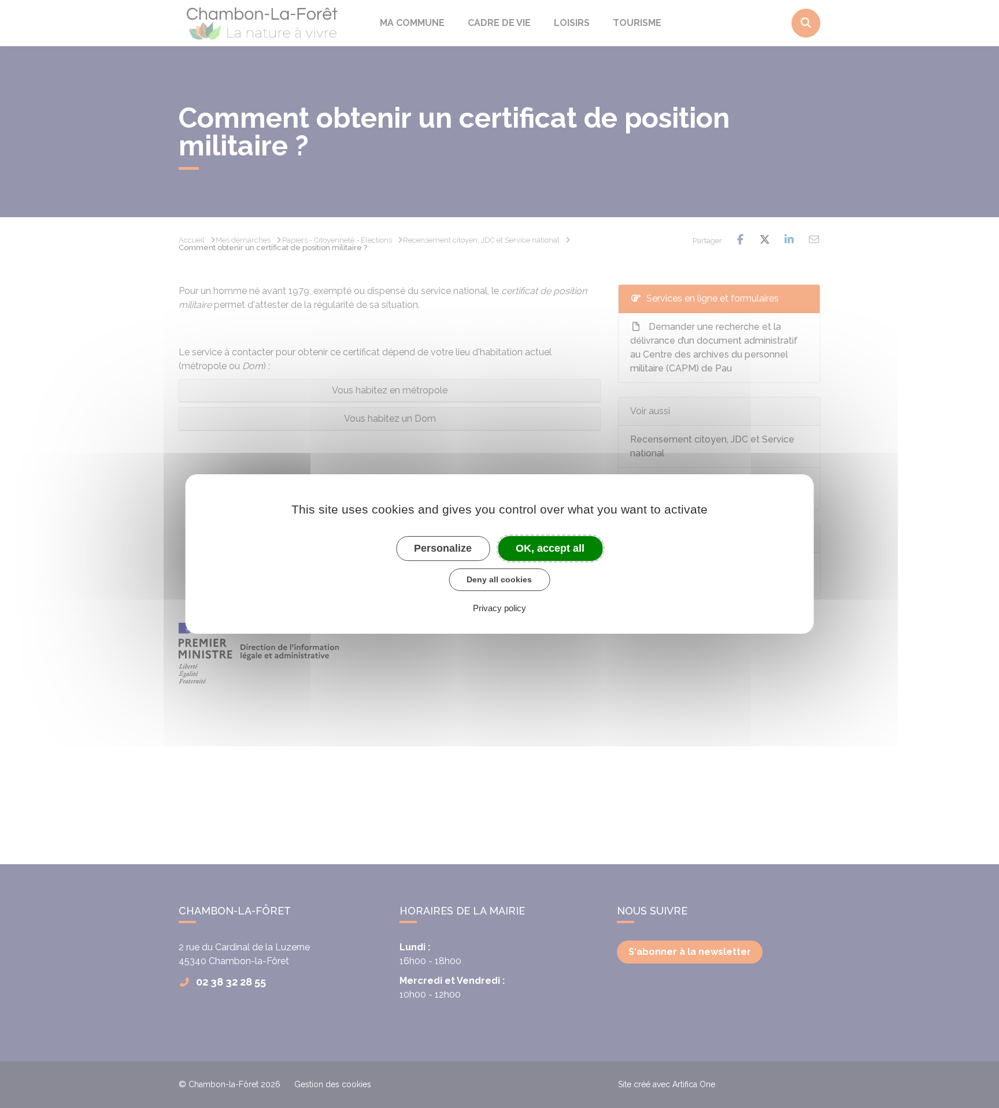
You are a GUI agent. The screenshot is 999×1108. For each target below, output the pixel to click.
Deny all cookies (499, 579)
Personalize (443, 548)
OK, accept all (550, 548)
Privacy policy (499, 608)
